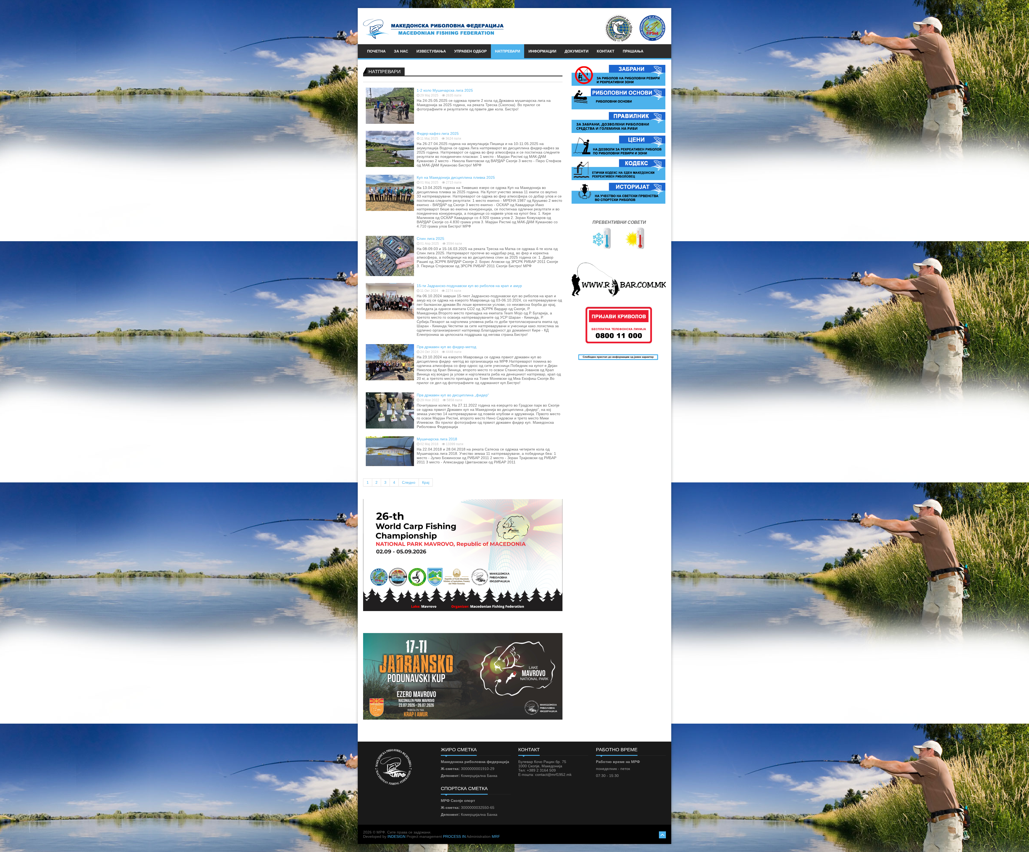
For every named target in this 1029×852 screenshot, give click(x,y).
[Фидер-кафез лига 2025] (390, 148)
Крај (425, 482)
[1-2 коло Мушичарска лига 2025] (390, 105)
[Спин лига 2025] (390, 256)
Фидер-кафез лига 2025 (438, 133)
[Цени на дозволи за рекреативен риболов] (618, 146)
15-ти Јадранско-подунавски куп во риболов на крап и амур (469, 286)
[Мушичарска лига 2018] (390, 451)
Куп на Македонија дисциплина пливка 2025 (456, 177)
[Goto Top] (662, 834)
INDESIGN (396, 836)
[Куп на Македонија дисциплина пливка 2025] (390, 192)
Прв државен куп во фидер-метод (446, 347)
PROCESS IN (454, 836)
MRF (496, 836)
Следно (408, 482)
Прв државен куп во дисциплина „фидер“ (453, 395)
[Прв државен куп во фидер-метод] (390, 362)
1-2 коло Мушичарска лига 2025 (445, 90)
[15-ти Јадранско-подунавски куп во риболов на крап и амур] (390, 301)
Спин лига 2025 (430, 238)
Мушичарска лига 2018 (437, 439)
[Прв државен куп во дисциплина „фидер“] (390, 410)
